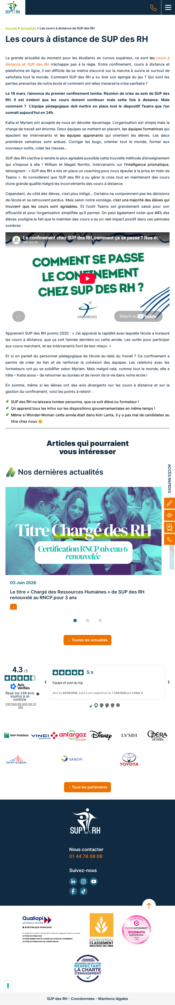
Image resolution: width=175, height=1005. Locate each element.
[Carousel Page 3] (100, 620)
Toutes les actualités (90, 640)
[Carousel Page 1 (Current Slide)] (75, 620)
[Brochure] (169, 527)
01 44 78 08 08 (86, 856)
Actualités (28, 28)
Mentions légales (113, 998)
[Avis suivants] (168, 682)
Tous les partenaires (89, 787)
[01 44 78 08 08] (169, 539)
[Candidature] (169, 503)
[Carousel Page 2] (87, 620)
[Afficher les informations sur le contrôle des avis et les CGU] (38, 694)
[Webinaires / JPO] (169, 515)
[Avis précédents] (45, 682)
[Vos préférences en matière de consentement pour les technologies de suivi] (8, 985)
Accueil (11, 28)
